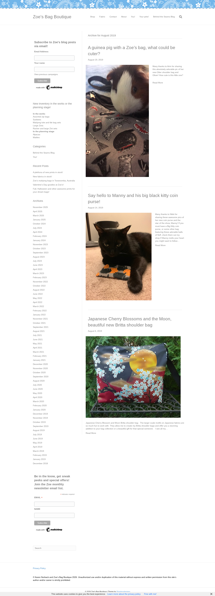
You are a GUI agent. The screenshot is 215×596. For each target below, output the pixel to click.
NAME (37, 509)
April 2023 (37, 269)
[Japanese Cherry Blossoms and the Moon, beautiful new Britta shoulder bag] (133, 377)
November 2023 (40, 244)
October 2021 (39, 323)
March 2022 (38, 306)
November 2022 (40, 281)
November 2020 (40, 368)
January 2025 (39, 219)
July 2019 (37, 434)
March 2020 (38, 401)
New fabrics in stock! (42, 176)
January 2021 (39, 360)
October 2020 (39, 372)
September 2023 (40, 252)
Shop (92, 16)
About (124, 16)
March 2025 (38, 215)
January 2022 (39, 314)
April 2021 (37, 347)
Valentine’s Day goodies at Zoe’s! (48, 185)
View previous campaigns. (46, 74)
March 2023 (38, 273)
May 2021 (37, 343)
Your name (39, 63)
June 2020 (38, 389)
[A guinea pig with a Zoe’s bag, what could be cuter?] (117, 121)
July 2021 (37, 335)
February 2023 (40, 277)
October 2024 (39, 224)
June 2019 (38, 438)
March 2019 (38, 451)
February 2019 (40, 455)
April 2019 (37, 447)
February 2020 (40, 405)
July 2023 (37, 261)
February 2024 (40, 236)
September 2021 (40, 327)
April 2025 (37, 211)
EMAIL (38, 497)
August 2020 (39, 381)
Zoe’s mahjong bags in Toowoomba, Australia (54, 180)
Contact (113, 16)
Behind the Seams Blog (164, 16)
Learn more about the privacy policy (124, 594)
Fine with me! (150, 594)
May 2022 (37, 298)
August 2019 (39, 430)
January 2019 (39, 459)
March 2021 (38, 352)
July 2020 (37, 385)
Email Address (41, 51)
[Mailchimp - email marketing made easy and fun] (49, 87)
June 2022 (38, 294)
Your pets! (144, 16)
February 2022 (40, 310)
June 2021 (38, 339)
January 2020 (39, 410)
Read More (158, 82)
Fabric (102, 16)
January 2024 (39, 240)
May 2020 (37, 393)
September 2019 (40, 426)
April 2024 (37, 232)
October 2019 (39, 422)
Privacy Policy (39, 568)
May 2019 (37, 443)
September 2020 (40, 376)
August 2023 (39, 257)
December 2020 (40, 364)
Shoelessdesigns (123, 592)
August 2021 (39, 331)
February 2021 (40, 356)
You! (133, 16)
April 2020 (37, 397)
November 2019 (40, 418)
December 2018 (40, 463)
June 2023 (38, 265)
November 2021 (40, 319)
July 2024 (37, 228)
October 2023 (39, 248)
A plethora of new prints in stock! (48, 172)
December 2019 (40, 414)
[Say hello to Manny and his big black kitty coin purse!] (119, 256)
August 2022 (39, 290)
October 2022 (39, 286)
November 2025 (40, 207)
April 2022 (37, 302)
